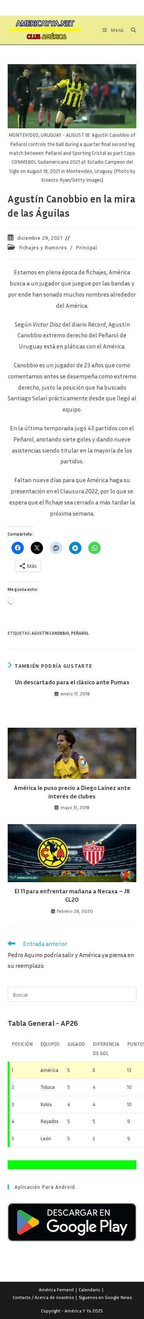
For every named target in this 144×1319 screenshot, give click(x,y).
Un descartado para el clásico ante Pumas (72, 682)
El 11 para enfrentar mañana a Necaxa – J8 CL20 (72, 895)
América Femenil (56, 1289)
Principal (86, 247)
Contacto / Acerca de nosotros (43, 1297)
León (45, 1138)
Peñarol (80, 632)
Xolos (46, 1104)
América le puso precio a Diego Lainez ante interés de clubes (72, 792)
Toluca (47, 1087)
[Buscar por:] (130, 30)
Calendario (89, 1289)
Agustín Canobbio (50, 632)
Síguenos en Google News (105, 1297)
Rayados (49, 1121)
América (49, 1070)
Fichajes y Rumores (43, 247)
